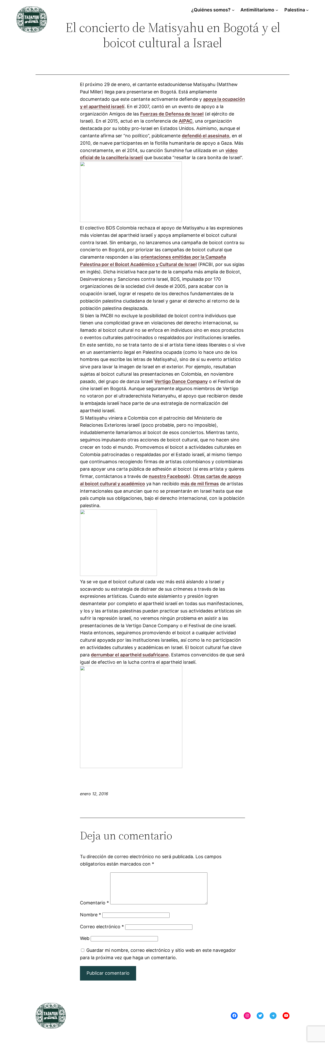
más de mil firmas (200, 483)
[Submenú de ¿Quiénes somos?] (233, 10)
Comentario (94, 902)
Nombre (90, 914)
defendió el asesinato (205, 135)
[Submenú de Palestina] (307, 10)
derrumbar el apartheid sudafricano (130, 654)
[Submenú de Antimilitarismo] (276, 10)
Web (84, 938)
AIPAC (185, 121)
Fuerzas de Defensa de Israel (172, 114)
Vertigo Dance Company (181, 381)
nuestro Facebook (169, 476)
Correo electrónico (102, 926)
